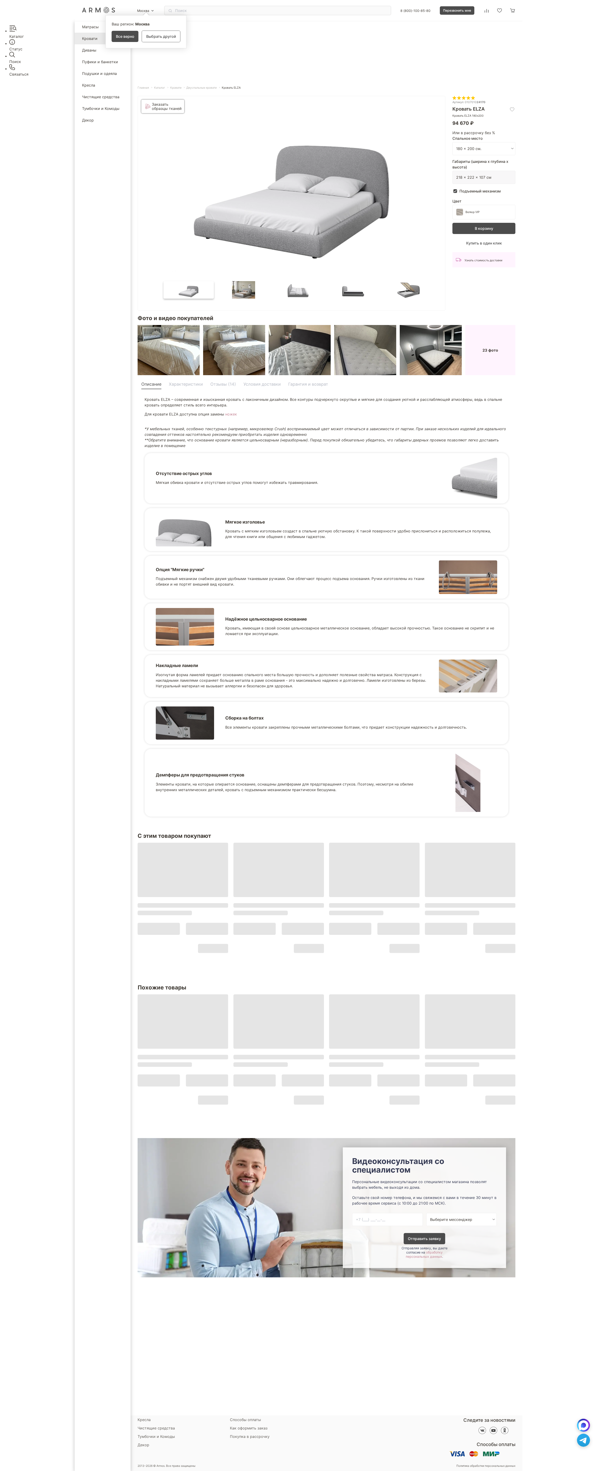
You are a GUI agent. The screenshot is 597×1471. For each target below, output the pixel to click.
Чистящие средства (100, 96)
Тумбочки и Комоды (100, 108)
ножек (231, 414)
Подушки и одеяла (99, 73)
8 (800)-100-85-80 (415, 11)
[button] (188, 290)
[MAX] (583, 1425)
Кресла (88, 85)
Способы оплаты (245, 1419)
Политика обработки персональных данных (485, 1466)
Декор (88, 120)
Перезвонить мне (457, 10)
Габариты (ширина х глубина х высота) (480, 164)
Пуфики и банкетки (100, 61)
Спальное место (467, 138)
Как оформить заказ (248, 1428)
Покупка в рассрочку (250, 1436)
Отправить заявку (424, 1238)
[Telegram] (583, 1440)
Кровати (89, 38)
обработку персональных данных (424, 1254)
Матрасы (90, 26)
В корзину (484, 228)
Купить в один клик (484, 243)
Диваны (89, 50)
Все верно (125, 36)
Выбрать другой (161, 36)
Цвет (457, 201)
